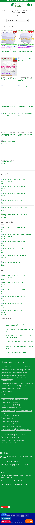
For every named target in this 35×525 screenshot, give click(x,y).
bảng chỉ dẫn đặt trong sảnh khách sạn (23, 367)
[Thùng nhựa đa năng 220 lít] (9, 66)
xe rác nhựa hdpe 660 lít (7, 434)
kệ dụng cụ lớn (21, 375)
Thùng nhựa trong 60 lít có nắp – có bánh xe (8, 135)
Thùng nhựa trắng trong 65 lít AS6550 (8, 107)
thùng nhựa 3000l (15, 385)
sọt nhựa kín (19, 377)
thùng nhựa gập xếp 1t (27, 385)
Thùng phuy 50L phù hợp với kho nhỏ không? (19, 341)
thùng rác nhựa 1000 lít (7, 413)
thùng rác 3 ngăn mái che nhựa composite (12, 388)
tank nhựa (26, 377)
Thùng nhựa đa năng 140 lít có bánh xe (25, 52)
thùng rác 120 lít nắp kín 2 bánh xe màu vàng (12, 394)
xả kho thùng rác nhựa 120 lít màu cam (11, 442)
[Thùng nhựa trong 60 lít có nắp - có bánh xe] (9, 122)
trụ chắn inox (5, 432)
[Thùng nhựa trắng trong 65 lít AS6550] (9, 94)
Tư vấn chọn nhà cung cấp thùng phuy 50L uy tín (19, 330)
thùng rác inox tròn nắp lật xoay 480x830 (11, 407)
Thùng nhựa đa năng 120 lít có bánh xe (8, 52)
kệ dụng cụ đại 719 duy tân (8, 377)
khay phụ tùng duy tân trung (20, 372)
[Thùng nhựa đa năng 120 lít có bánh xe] (9, 39)
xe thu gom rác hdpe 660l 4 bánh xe (10, 437)
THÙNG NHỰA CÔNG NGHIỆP (21, 10)
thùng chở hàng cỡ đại (7, 380)
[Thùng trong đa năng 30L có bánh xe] (26, 122)
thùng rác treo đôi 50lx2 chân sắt (10, 418)
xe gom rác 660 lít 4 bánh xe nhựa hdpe (19, 432)
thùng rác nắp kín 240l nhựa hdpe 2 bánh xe (12, 415)
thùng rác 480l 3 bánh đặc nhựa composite (12, 396)
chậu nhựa (19, 369)
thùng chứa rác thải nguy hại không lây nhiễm (12, 383)
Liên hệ (30, 518)
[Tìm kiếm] (28, 4)
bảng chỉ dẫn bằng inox (7, 367)
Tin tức (25, 518)
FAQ (18, 520)
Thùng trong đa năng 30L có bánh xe (25, 135)
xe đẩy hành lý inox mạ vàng (8, 440)
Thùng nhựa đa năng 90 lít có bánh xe (25, 79)
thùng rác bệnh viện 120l (8, 399)
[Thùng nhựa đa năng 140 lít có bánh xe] (26, 39)
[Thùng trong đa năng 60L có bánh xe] (9, 149)
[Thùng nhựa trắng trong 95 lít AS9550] (26, 94)
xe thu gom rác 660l (20, 434)
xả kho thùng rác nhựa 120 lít (23, 440)
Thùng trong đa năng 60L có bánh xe (8, 162)
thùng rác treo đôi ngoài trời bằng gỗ (10, 421)
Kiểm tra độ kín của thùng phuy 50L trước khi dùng (19, 347)
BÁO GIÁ (29, 521)
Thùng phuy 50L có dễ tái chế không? (17, 352)
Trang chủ (6, 10)
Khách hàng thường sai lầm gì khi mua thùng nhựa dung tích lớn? (19, 324)
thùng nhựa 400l (6, 385)
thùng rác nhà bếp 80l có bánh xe (24, 410)
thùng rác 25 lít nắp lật (7, 391)
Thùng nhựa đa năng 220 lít (8, 79)
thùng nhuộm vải (29, 383)
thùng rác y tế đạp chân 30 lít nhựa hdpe (11, 423)
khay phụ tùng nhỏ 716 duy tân (9, 375)
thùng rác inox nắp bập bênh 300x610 (11, 402)
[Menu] (2, 5)
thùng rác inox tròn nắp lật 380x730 (10, 405)
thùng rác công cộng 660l (21, 399)
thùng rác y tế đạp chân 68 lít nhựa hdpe (11, 426)
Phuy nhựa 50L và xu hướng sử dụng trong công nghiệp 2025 (19, 336)
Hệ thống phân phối (15, 518)
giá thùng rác (27, 369)
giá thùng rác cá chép (7, 372)
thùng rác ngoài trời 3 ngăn (8, 410)
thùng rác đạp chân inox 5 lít (8, 429)
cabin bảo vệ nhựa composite (9, 369)
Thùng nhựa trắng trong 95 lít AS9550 (25, 107)
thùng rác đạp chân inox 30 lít (24, 429)
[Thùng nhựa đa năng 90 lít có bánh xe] (26, 66)
